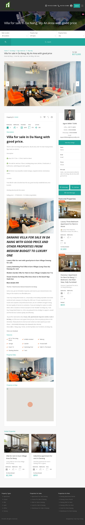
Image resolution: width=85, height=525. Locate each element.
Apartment (7, 496)
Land (5, 505)
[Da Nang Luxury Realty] (8, 9)
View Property (16, 449)
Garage (11, 343)
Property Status (62, 33)
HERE (17, 283)
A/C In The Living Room (13, 339)
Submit (77, 6)
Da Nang (12, 50)
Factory (6, 511)
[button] (30, 404)
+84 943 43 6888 (52, 5)
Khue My (30, 50)
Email (61, 154)
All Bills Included (28, 339)
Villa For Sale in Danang (38, 502)
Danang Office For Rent (67, 505)
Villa (5, 502)
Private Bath (43, 343)
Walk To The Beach (45, 347)
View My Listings (70, 142)
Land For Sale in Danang (38, 505)
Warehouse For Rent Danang (68, 511)
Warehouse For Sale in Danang (40, 508)
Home (6, 50)
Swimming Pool (28, 347)
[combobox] (14, 36)
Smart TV (11, 347)
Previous (7, 83)
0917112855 (72, 127)
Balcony (42, 339)
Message (62, 169)
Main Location (5, 33)
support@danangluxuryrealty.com (69, 137)
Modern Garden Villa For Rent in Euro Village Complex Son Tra (30, 273)
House (5, 499)
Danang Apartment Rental (67, 496)
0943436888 (72, 130)
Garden (26, 343)
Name (61, 147)
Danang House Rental (66, 499)
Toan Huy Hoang (78, 519)
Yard (25, 350)
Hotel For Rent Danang (66, 508)
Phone (62, 162)
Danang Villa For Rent (66, 502)
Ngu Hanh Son (21, 50)
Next (77, 83)
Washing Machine (13, 350)
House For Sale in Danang (39, 499)
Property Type (34, 33)
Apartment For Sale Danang (40, 496)
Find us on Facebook (12, 331)
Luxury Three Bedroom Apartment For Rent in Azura (69, 224)
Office (5, 508)
